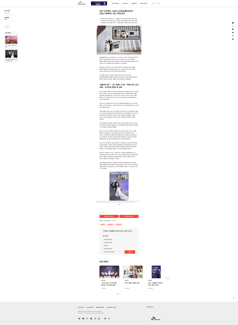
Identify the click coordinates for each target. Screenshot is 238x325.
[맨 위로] (234, 297)
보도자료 (7, 11)
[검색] (153, 3)
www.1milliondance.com (123, 59)
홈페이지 (79, 318)
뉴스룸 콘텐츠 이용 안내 (111, 307)
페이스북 (87, 318)
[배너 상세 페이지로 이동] (99, 3)
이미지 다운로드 (129, 216)
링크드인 (99, 318)
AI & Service (115, 3)
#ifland (103, 224)
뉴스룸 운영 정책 (89, 307)
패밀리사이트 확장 (153, 307)
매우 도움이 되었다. (108, 239)
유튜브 (83, 318)
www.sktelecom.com (120, 57)
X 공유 (233, 26)
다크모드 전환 (156, 3)
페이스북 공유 (233, 23)
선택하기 (130, 251)
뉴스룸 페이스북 (109, 318)
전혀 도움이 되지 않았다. (109, 251)
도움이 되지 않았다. (108, 248)
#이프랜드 (119, 224)
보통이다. (106, 245)
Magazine (134, 3)
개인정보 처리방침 (100, 307)
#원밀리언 (110, 224)
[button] (117, 204)
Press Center (143, 3)
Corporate (125, 3)
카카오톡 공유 (233, 29)
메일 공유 (233, 32)
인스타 (91, 318)
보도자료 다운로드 (109, 216)
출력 (233, 39)
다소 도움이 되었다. (108, 242)
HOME (101, 220)
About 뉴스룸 (81, 307)
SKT (82, 3)
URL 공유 (233, 35)
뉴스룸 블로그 (105, 318)
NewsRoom (81, 4)
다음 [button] (168, 278)
